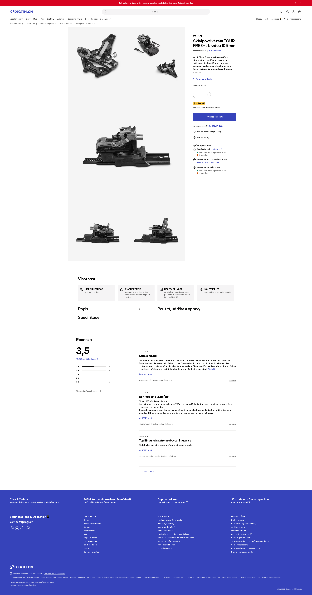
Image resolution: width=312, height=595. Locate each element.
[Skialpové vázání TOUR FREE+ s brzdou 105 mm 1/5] (156, 56)
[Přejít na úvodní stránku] (21, 11)
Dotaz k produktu (204, 79)
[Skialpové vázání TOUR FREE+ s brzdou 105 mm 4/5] (97, 231)
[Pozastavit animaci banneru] (296, 3)
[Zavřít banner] (300, 3)
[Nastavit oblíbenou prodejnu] (282, 12)
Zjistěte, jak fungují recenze (87, 391)
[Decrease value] (196, 95)
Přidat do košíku (215, 117)
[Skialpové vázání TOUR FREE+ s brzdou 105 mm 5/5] (156, 231)
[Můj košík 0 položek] (299, 12)
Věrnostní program (292, 19)
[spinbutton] (202, 94)
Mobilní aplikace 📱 (273, 19)
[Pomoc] (288, 12)
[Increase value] (208, 95)
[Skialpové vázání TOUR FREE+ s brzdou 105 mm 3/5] (126, 143)
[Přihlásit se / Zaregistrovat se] (293, 12)
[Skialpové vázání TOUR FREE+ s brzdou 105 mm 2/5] (97, 56)
